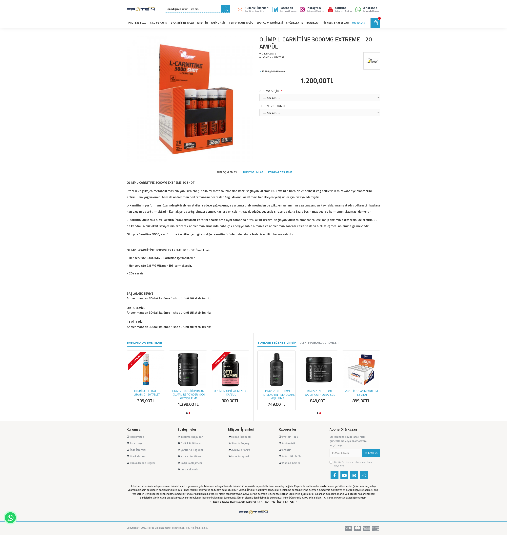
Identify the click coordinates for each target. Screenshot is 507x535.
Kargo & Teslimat (280, 172)
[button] (187, 413)
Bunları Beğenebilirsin (276, 342)
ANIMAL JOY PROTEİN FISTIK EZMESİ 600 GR (230, 392)
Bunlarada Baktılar (144, 342)
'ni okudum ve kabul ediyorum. (353, 463)
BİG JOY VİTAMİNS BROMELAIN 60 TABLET (188, 392)
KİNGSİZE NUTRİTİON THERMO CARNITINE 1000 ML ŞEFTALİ (358, 394)
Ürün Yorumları (252, 172)
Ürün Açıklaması (226, 172)
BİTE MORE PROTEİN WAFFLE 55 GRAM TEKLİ (146, 392)
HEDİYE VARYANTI (272, 105)
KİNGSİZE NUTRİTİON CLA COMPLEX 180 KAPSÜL (315, 392)
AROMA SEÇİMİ (269, 90)
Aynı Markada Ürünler (319, 342)
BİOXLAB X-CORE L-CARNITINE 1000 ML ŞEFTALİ (273, 392)
